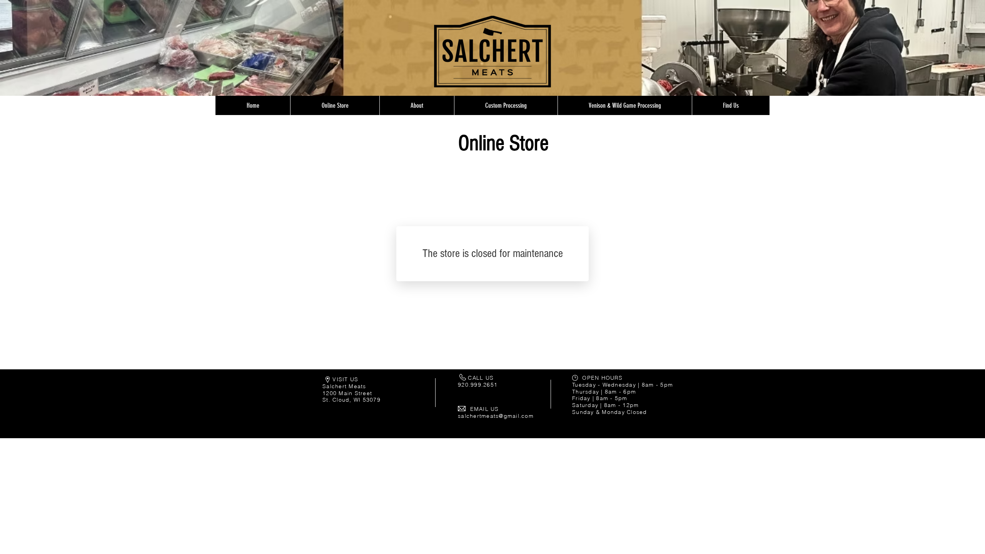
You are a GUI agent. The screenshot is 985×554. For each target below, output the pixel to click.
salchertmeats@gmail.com (496, 415)
